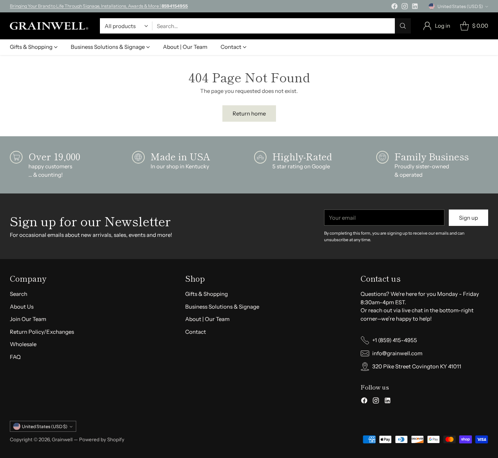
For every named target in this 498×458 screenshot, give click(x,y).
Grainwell (63, 439)
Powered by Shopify (101, 439)
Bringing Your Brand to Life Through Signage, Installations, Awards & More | (99, 6)
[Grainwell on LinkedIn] (415, 7)
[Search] (403, 26)
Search (18, 293)
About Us (22, 306)
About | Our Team (207, 319)
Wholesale (23, 344)
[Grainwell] (49, 26)
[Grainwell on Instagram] (404, 7)
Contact (195, 331)
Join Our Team (28, 319)
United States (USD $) (460, 6)
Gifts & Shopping (206, 293)
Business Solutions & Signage (222, 306)
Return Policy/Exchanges (42, 331)
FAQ (15, 356)
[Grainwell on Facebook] (394, 7)
